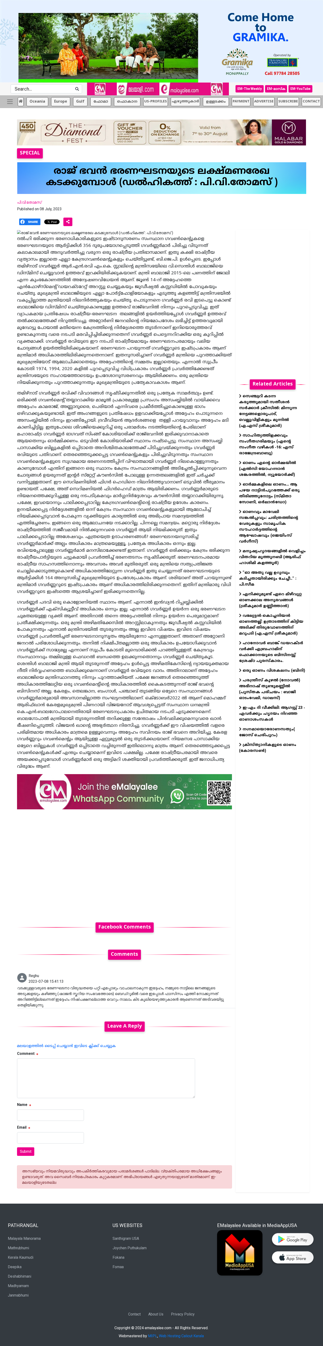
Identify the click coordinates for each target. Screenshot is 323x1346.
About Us (155, 1314)
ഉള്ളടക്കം (216, 101)
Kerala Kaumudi (20, 1257)
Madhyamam (18, 1286)
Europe (60, 101)
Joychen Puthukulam (130, 1248)
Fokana (118, 1257)
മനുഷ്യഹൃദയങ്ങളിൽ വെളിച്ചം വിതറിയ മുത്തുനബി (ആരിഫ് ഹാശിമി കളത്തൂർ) (272, 557)
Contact (134, 1314)
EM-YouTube (300, 89)
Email (21, 1127)
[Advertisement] (124, 862)
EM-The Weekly (249, 89)
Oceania (37, 101)
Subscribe (288, 101)
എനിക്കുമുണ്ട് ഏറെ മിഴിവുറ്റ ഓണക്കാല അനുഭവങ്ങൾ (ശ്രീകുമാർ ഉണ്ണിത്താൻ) (270, 600)
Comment (26, 1053)
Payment (241, 101)
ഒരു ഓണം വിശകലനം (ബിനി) (273, 670)
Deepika (15, 1267)
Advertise (264, 101)
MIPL (152, 1336)
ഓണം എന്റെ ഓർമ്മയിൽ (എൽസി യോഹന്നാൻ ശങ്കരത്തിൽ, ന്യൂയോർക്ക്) (267, 469)
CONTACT (311, 101)
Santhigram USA (126, 1238)
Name (22, 1104)
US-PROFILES (155, 101)
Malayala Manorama (24, 1238)
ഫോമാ (100, 101)
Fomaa (118, 1267)
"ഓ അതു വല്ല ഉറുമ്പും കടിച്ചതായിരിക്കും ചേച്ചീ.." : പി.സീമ (267, 578)
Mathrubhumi (18, 1248)
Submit (25, 1151)
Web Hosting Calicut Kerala (181, 1336)
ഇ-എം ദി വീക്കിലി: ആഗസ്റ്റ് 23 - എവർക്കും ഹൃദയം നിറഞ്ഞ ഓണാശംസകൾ (272, 714)
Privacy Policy (183, 1314)
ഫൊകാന (127, 101)
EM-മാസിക (276, 89)
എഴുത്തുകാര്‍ (185, 101)
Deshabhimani (19, 1276)
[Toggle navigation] (10, 101)
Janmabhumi (18, 1295)
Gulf (80, 101)
